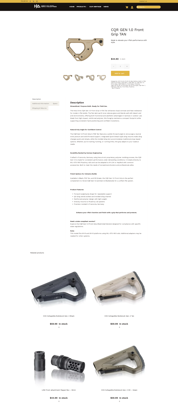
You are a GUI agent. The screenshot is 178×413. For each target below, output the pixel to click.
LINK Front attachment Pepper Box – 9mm (59, 390)
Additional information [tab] (40, 103)
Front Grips (130, 84)
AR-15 (128, 81)
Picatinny (131, 86)
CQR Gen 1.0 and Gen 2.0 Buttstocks (100, 181)
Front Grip (125, 86)
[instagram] (37, 1)
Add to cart (119, 73)
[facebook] (30, 1)
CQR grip (113, 86)
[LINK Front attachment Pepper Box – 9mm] (58, 362)
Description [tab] (36, 99)
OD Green (98, 178)
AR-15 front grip (133, 85)
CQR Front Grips (116, 82)
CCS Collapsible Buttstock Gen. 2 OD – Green (119, 390)
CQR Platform (122, 84)
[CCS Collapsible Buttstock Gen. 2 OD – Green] (119, 362)
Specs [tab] (55, 103)
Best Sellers (134, 81)
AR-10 (120, 81)
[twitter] (33, 1)
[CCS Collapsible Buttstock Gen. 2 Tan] (119, 288)
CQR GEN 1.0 (132, 82)
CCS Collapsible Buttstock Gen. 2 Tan (119, 316)
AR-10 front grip (123, 85)
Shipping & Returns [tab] (39, 108)
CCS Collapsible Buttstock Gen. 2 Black (58, 316)
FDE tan (119, 86)
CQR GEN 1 (124, 82)
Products (137, 84)
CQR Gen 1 (142, 85)
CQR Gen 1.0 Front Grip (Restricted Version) (95, 224)
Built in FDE (142, 81)
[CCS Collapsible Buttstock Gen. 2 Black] (58, 288)
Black (81, 178)
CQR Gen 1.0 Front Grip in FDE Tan (86, 134)
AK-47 (124, 81)
